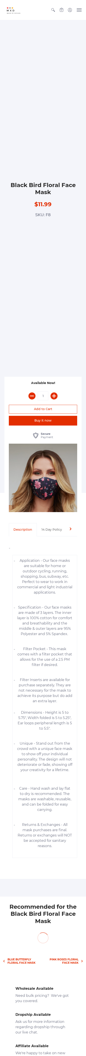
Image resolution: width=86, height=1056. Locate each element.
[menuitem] (53, 10)
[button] (53, 10)
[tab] (23, 529)
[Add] (54, 395)
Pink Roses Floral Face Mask (64, 961)
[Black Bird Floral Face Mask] (43, 478)
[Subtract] (32, 395)
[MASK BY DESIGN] (16, 10)
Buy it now (43, 420)
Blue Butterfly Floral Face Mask (21, 961)
